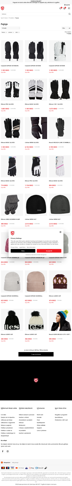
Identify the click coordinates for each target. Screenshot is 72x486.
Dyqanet (39, 428)
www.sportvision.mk (24, 484)
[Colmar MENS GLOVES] (36, 128)
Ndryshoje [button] (15, 462)
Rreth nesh (40, 415)
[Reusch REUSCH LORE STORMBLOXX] (60, 128)
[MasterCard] (3, 468)
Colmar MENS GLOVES (32, 142)
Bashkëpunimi (41, 422)
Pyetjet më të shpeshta (7, 417)
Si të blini (3, 415)
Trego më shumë (36, 354)
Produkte (11, 18)
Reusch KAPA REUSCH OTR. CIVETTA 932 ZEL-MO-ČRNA (60, 334)
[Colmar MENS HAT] (36, 205)
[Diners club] (39, 468)
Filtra (63, 28)
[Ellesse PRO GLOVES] (12, 90)
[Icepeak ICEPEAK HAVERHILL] (12, 281)
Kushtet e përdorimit (25, 433)
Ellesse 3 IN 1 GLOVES (56, 104)
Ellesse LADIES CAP (55, 296)
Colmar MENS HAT (30, 219)
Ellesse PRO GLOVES (7, 104)
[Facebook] (2, 451)
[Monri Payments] (31, 468)
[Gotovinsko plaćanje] (46, 468)
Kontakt (39, 417)
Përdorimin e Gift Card (61, 420)
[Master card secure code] (19, 468)
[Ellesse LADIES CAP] (60, 281)
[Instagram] (7, 451)
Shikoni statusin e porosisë (26, 415)
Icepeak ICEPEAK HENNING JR (10, 257)
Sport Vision (4, 18)
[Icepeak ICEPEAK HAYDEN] (36, 51)
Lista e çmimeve (36, 1)
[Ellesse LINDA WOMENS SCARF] (12, 205)
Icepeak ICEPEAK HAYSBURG (10, 66)
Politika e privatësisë (7, 428)
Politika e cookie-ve (6, 430)
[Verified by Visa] (26, 468)
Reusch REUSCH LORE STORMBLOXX (60, 142)
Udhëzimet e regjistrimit (8, 422)
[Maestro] (7, 468)
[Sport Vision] (2, 8)
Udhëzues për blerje (6, 420)
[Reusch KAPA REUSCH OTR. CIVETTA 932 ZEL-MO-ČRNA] (60, 320)
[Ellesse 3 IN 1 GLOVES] (60, 90)
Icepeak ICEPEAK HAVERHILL (9, 296)
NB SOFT (38, 484)
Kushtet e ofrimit (24, 417)
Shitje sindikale (41, 425)
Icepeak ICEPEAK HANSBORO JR (34, 257)
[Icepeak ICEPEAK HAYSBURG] (12, 51)
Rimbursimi (22, 425)
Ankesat (21, 422)
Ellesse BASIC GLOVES (32, 104)
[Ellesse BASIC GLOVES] (36, 90)
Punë (38, 420)
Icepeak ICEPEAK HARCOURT (58, 257)
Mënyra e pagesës (6, 425)
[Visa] (12, 468)
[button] (36, 14)
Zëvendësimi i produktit (25, 420)
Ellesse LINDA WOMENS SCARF (10, 219)
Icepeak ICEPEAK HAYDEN (33, 66)
